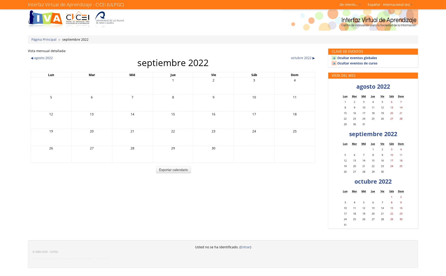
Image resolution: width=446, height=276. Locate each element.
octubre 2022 (373, 181)
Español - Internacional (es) (389, 4)
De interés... (349, 4)
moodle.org (102, 258)
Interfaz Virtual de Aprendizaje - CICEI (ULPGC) (76, 4)
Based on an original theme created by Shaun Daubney (63, 258)
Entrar (245, 247)
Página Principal (43, 39)
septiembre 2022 (75, 39)
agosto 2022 (373, 86)
